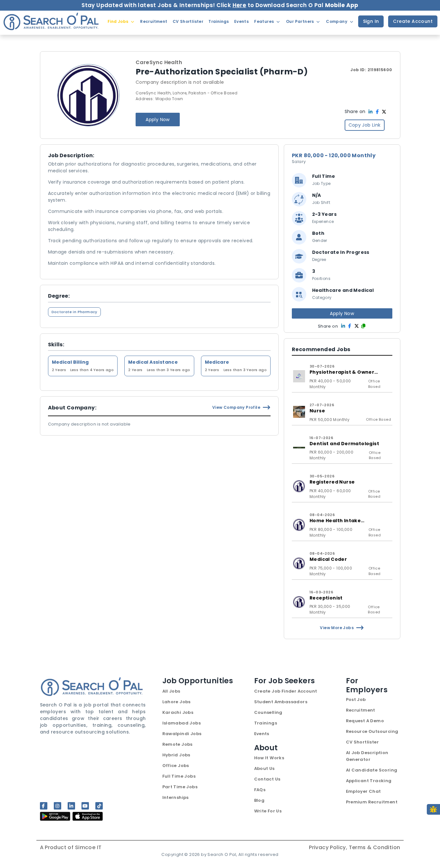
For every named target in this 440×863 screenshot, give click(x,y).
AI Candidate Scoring (371, 770)
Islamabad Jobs (181, 723)
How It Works (269, 758)
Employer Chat (363, 791)
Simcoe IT (88, 847)
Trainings (265, 723)
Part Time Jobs (180, 787)
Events (261, 734)
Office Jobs (175, 765)
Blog (259, 800)
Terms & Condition (374, 847)
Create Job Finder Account (285, 691)
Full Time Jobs (179, 776)
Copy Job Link (365, 125)
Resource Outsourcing (372, 731)
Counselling (268, 712)
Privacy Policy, (329, 847)
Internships (175, 797)
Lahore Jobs (176, 702)
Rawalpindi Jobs (182, 734)
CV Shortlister (362, 742)
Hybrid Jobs (176, 755)
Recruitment (360, 710)
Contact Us (267, 779)
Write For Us (268, 811)
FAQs (260, 790)
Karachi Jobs (178, 712)
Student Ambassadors (281, 702)
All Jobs (171, 691)
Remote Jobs (177, 744)
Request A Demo (365, 721)
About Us (264, 768)
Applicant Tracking (369, 781)
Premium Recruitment (372, 802)
